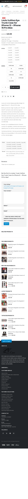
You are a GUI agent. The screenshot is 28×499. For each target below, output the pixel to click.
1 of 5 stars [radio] (6, 186)
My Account (4, 387)
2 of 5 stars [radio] (12, 186)
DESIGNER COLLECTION (6, 400)
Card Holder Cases (6, 403)
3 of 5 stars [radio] (19, 186)
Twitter (5, 96)
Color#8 (10, 55)
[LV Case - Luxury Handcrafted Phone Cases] (7, 6)
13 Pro (21, 74)
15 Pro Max (11, 65)
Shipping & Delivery (6, 383)
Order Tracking (5, 382)
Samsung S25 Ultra (6, 413)
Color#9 (17, 55)
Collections (8, 11)
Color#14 (10, 62)
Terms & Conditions (6, 393)
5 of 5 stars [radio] (10, 188)
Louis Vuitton (16, 11)
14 (21, 71)
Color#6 (10, 52)
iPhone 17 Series (5, 410)
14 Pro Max (21, 68)
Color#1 (10, 48)
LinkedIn (8, 96)
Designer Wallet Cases (7, 402)
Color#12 (10, 59)
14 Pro (11, 71)
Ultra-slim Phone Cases (7, 405)
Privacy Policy (4, 391)
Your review (7, 191)
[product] (4, 252)
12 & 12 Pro (11, 81)
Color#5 (17, 50)
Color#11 (17, 57)
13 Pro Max (11, 74)
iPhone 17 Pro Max (5, 411)
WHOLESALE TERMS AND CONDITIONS (10, 380)
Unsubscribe (4, 394)
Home (3, 11)
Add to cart (15, 87)
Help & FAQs (4, 379)
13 (11, 78)
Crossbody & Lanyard (6, 406)
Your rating (7, 184)
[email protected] (18, 6)
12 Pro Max (21, 78)
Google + (11, 96)
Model (3, 66)
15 (11, 68)
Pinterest (10, 439)
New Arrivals (4, 408)
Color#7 (17, 52)
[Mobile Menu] (2, 6)
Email (13, 96)
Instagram (13, 439)
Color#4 (10, 50)
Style (3, 48)
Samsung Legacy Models (7, 416)
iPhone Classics (5, 414)
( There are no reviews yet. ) (14, 30)
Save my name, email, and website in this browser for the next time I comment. (14, 218)
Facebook (2, 96)
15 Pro (21, 65)
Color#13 (17, 59)
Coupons (3, 388)
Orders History (5, 385)
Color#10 (10, 57)
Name (6, 205)
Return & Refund (5, 390)
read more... (4, 373)
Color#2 (16, 48)
